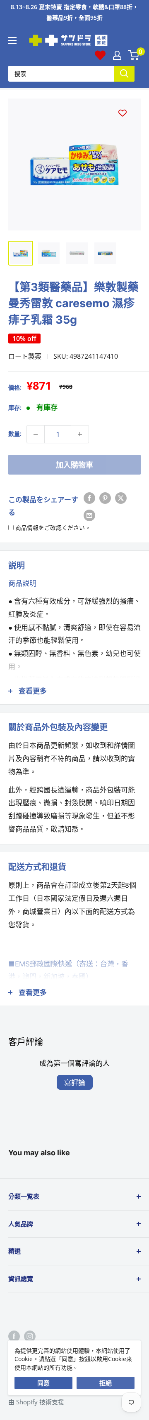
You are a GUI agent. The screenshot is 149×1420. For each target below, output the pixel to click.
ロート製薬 (24, 356)
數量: (15, 433)
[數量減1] (35, 434)
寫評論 (74, 1082)
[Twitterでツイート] (121, 497)
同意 (43, 1383)
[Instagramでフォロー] (30, 1336)
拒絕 (105, 1383)
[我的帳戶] (117, 55)
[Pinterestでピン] (105, 497)
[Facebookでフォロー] (14, 1336)
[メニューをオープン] (12, 40)
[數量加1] (80, 434)
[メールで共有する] (89, 514)
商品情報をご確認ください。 (53, 527)
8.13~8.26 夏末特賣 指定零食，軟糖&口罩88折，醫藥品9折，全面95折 (74, 12)
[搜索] (124, 74)
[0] (134, 55)
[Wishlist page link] (100, 55)
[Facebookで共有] (89, 497)
